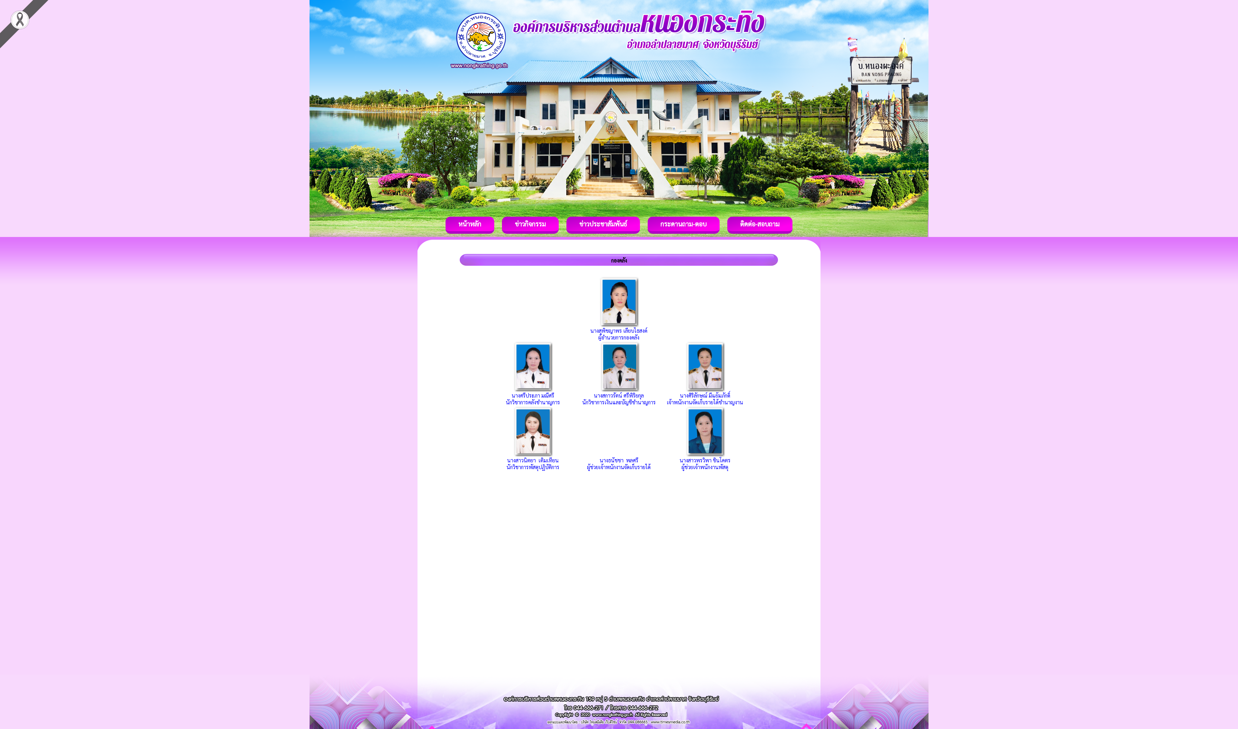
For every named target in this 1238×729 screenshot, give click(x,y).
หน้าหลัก (469, 224)
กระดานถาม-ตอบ (684, 224)
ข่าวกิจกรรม (530, 224)
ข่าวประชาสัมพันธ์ (603, 224)
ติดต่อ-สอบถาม (760, 224)
